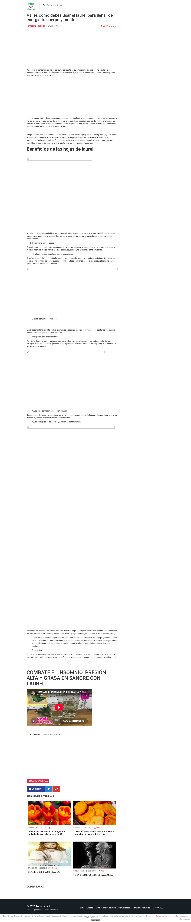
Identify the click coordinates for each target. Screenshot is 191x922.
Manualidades (124, 908)
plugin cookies (184, 919)
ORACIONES (158, 908)
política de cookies (160, 916)
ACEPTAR (95, 920)
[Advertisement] (72, 49)
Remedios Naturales (36, 26)
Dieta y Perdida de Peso (106, 908)
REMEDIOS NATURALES (38, 781)
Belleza (90, 908)
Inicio (82, 908)
